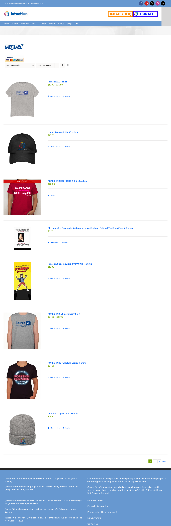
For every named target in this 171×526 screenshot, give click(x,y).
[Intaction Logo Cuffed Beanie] (22, 430)
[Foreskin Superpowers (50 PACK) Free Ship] (22, 281)
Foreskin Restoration (98, 506)
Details (67, 96)
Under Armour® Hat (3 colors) (63, 132)
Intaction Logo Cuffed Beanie (63, 413)
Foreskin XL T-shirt (57, 82)
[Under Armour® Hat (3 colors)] (22, 149)
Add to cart (54, 243)
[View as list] (67, 65)
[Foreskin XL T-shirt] (22, 99)
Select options (55, 96)
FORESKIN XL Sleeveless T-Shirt (64, 314)
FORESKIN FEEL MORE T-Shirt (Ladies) (67, 181)
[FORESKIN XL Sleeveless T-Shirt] (22, 331)
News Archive (94, 518)
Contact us (92, 524)
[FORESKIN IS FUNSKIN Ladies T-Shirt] (22, 380)
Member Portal (95, 501)
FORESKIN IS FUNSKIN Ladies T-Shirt (67, 363)
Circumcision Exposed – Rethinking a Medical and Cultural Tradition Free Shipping (90, 228)
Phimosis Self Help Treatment (102, 512)
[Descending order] (33, 65)
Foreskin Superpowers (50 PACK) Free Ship (70, 264)
